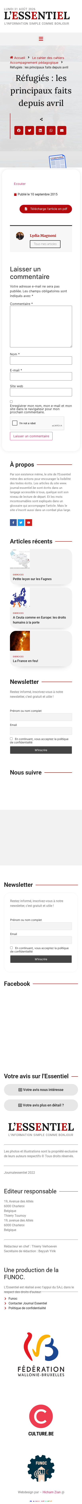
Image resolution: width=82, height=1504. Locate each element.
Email (13, 725)
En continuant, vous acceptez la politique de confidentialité (39, 740)
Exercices (18, 575)
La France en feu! (25, 661)
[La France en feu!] (20, 641)
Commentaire (21, 303)
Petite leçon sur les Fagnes (32, 579)
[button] (18, 130)
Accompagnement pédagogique (34, 62)
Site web (16, 386)
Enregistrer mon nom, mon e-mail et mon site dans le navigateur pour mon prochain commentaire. (41, 409)
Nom (15, 354)
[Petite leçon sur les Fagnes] (20, 559)
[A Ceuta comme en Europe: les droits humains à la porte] (20, 597)
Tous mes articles (45, 244)
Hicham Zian (52, 1492)
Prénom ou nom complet (26, 710)
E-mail (16, 370)
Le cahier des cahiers (48, 58)
